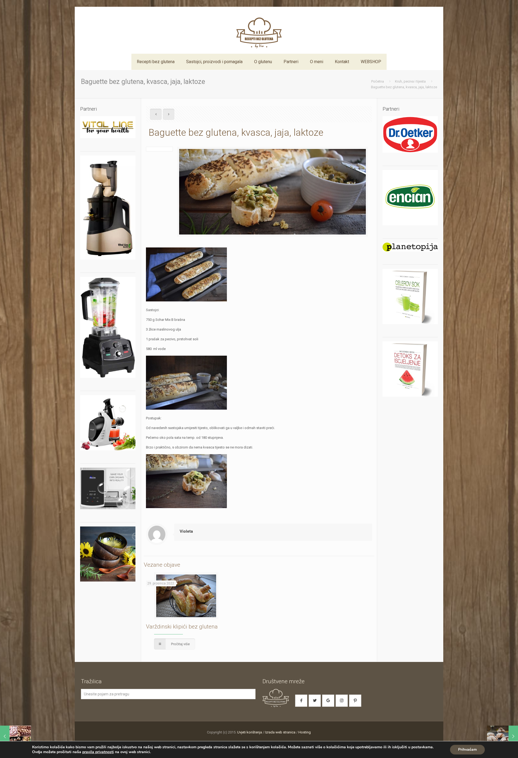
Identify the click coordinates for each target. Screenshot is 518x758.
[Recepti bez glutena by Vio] (259, 30)
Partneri (391, 109)
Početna (377, 81)
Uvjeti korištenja (249, 732)
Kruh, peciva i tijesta (410, 81)
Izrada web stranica (280, 732)
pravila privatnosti (98, 751)
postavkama (422, 747)
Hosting (304, 732)
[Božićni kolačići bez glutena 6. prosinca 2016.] (15, 736)
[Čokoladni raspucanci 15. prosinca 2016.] (502, 736)
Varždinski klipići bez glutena (182, 626)
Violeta (186, 531)
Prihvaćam (467, 749)
